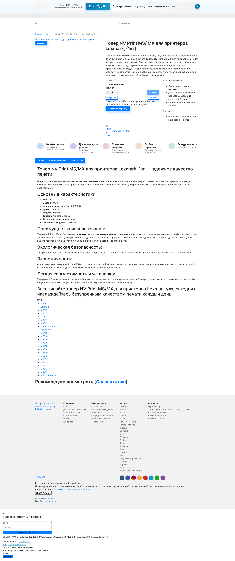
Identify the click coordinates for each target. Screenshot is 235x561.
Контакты (111, 15)
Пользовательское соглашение (180, 15)
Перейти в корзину (117, 108)
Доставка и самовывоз (53, 15)
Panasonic (124, 437)
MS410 (44, 333)
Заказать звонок (156, 418)
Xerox (122, 455)
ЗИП (122, 467)
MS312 (44, 355)
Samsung (124, 446)
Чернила (124, 464)
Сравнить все (111, 381)
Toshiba (123, 452)
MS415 (44, 362)
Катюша (123, 406)
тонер (44, 303)
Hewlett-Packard (128, 421)
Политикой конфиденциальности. (73, 489)
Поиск (151, 23)
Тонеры (48, 34)
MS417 (44, 365)
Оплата (38, 15)
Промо (120, 15)
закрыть (8, 556)
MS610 (44, 339)
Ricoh (122, 443)
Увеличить (41, 43)
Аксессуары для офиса (131, 470)
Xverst (53, 501)
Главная (38, 34)
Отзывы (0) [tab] (77, 160)
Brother (123, 412)
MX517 (44, 313)
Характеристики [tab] (57, 160)
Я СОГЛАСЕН (43, 492)
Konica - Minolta (127, 424)
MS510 (44, 336)
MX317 (44, 368)
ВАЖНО (88, 15)
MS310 (44, 352)
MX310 (44, 342)
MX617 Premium (49, 375)
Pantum (123, 440)
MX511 (44, 319)
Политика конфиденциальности (209, 15)
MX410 (44, 346)
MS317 (44, 359)
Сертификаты (100, 15)
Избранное (111, 98)
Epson (123, 418)
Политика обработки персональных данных (144, 15)
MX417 (44, 372)
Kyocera (123, 428)
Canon (123, 415)
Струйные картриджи (130, 458)
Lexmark (45, 306)
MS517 (44, 310)
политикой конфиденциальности (16, 543)
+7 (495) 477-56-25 (157, 412)
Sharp (122, 449)
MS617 (44, 316)
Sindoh (123, 409)
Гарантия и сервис (73, 15)
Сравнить (153, 98)
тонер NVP (46, 329)
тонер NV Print (48, 326)
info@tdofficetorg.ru (157, 415)
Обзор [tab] (41, 160)
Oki (121, 434)
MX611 (44, 323)
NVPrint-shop (48, 498)
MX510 (44, 349)
